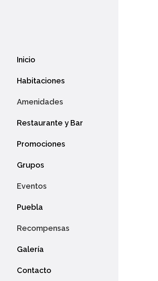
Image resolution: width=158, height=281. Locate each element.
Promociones (41, 143)
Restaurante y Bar (50, 122)
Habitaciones (41, 80)
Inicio (26, 59)
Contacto (34, 270)
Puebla (30, 207)
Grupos (30, 165)
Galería (30, 249)
